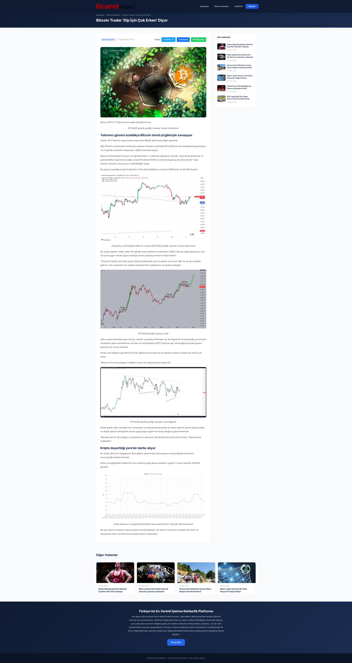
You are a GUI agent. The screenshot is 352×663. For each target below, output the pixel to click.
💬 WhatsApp (198, 39)
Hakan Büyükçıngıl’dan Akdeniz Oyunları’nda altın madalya (240, 45)
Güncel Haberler (221, 6)
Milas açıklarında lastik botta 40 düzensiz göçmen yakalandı (240, 56)
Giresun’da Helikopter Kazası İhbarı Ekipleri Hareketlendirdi (239, 66)
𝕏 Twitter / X (168, 39)
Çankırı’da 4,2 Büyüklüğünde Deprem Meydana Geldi (239, 87)
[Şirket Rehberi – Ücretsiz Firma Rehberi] (115, 6)
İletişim (252, 6)
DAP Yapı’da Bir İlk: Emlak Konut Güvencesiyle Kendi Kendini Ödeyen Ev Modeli (238, 99)
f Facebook (183, 39)
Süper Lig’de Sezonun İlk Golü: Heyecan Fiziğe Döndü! (240, 77)
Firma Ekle (176, 642)
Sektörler (238, 6)
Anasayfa (204, 6)
